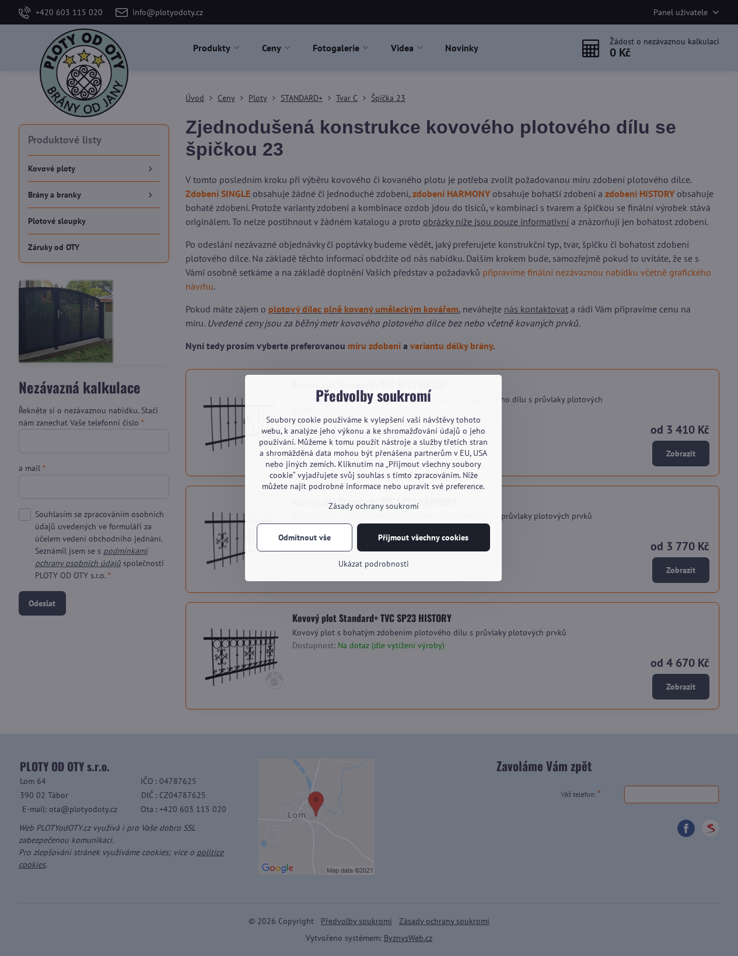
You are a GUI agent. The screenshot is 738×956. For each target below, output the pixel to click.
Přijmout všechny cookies (423, 537)
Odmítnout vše (304, 537)
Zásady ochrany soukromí (373, 506)
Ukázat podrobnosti (373, 563)
